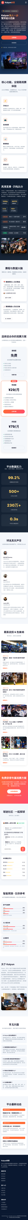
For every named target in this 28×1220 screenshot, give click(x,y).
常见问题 (3, 1194)
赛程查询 (3, 1178)
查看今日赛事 (8, 297)
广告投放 (3, 1202)
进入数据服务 (8, 318)
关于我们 (3, 1192)
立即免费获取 (14, 791)
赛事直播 (3, 1174)
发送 (22, 849)
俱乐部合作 (3, 1204)
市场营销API (4, 1209)
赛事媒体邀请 (4, 1206)
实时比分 (3, 1176)
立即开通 (14, 411)
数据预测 (3, 1180)
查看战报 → (5, 668)
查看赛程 (14, 42)
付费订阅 (3, 1188)
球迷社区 (3, 1190)
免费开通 (14, 374)
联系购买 (14, 448)
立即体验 (14, 37)
